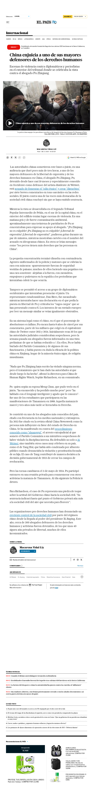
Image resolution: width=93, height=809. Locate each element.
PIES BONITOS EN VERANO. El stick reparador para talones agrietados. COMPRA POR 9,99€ (76, 777)
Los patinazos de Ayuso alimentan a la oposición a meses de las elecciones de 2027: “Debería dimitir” (43, 727)
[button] (46, 105)
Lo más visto (11, 704)
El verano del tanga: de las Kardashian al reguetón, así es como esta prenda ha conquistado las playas (43, 713)
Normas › (80, 566)
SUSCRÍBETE (67, 16)
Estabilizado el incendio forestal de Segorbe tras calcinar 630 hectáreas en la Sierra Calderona (48, 680)
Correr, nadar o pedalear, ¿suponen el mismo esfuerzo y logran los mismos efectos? (37, 723)
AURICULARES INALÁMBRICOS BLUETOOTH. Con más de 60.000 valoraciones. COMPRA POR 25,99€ (76, 751)
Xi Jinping (21, 577)
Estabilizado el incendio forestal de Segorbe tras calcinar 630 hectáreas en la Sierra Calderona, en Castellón (53, 47)
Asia (43, 39)
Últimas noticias (77, 39)
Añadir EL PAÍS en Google (78, 157)
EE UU (14, 39)
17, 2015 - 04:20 (49, 151)
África (48, 39)
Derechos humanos (53, 577)
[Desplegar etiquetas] (81, 576)
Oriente (37, 39)
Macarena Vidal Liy (46, 149)
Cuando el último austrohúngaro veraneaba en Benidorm (33, 676)
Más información (15, 587)
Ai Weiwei (13, 577)
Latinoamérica (29, 39)
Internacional (17, 33)
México (20, 39)
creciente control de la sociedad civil (31, 515)
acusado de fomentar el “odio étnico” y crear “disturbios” (47, 188)
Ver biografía (25, 551)
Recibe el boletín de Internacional (24, 560)
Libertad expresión (32, 577)
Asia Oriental (66, 577)
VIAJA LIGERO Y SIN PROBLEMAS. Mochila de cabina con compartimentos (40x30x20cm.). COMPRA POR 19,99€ (76, 764)
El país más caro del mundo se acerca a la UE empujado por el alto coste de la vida (36, 709)
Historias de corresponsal (61, 39)
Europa (8, 39)
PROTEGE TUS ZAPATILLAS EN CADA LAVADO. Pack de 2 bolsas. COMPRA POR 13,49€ (26, 781)
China (43, 577)
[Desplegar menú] (8, 22)
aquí (56, 588)
